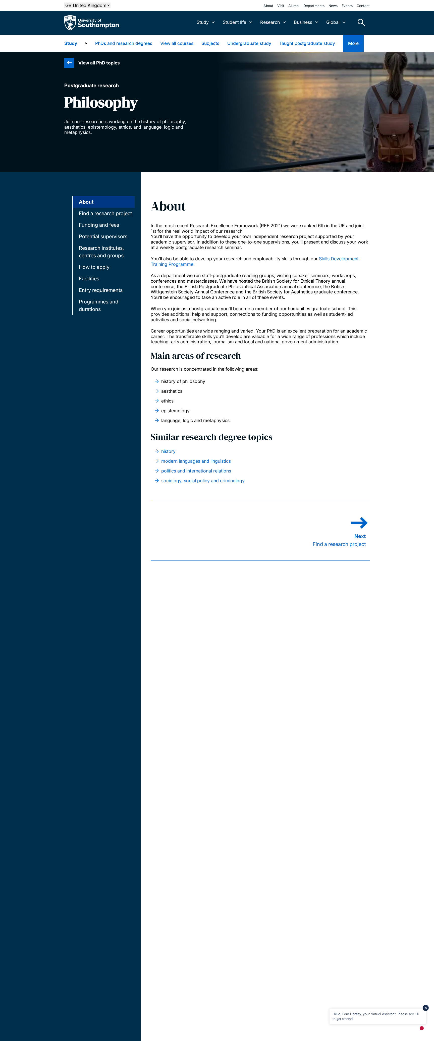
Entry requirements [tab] (101, 290)
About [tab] (86, 202)
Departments (313, 6)
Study (70, 43)
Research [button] (270, 22)
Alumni (293, 6)
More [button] (353, 43)
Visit (280, 6)
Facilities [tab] (89, 279)
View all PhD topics (99, 62)
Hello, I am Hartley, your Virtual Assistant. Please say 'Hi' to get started (376, 1016)
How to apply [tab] (94, 267)
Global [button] (333, 22)
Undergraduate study (249, 43)
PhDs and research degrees (123, 43)
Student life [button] (234, 22)
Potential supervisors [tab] (103, 236)
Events (347, 6)
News (333, 6)
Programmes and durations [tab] (98, 305)
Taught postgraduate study (307, 43)
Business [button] (303, 22)
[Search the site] (360, 23)
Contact (363, 6)
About (268, 6)
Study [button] (203, 22)
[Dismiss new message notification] (425, 1008)
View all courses (176, 43)
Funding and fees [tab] (99, 225)
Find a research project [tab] (105, 213)
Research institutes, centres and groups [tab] (101, 252)
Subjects (210, 43)
